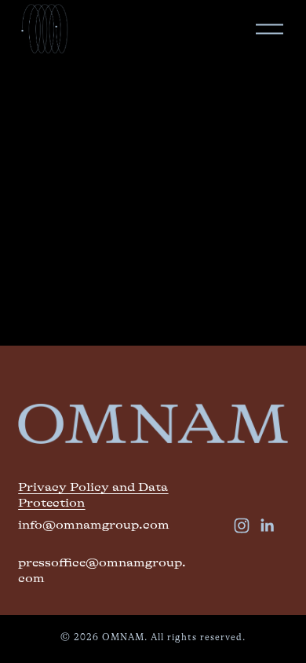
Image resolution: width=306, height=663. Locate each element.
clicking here (51, 243)
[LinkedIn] (267, 525)
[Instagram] (242, 525)
